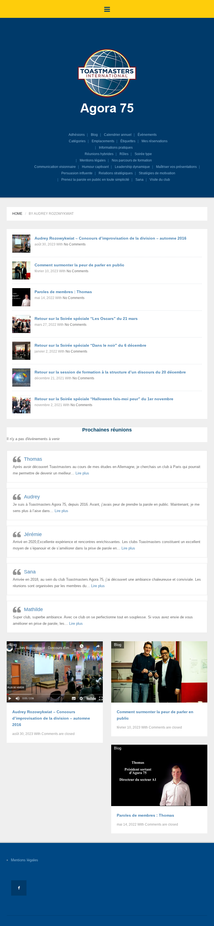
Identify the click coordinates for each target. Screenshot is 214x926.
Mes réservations (154, 141)
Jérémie (33, 534)
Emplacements (103, 141)
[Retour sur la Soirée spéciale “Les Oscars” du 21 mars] (21, 324)
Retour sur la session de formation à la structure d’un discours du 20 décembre (110, 372)
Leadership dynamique (132, 167)
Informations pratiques (116, 147)
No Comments (75, 244)
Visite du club (160, 180)
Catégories (77, 141)
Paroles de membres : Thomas (63, 292)
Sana (139, 180)
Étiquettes (127, 141)
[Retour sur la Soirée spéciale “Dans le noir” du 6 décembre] (21, 350)
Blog (94, 135)
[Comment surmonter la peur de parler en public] (21, 270)
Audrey (32, 497)
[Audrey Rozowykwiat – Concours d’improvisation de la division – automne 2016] (21, 243)
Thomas (33, 459)
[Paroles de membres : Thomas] (21, 297)
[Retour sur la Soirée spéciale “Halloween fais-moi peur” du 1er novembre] (21, 404)
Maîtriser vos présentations (176, 167)
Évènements (147, 135)
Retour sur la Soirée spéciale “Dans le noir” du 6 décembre (90, 345)
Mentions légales (93, 160)
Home (17, 214)
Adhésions (77, 135)
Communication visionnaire (55, 167)
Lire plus (82, 473)
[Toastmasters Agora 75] (107, 83)
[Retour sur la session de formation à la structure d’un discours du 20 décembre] (21, 377)
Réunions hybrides (99, 154)
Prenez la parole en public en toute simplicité (95, 180)
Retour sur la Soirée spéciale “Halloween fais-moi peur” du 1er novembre (104, 399)
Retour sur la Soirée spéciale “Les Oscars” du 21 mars (86, 318)
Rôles (124, 154)
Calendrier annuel (118, 135)
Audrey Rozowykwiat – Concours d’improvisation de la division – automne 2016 (110, 238)
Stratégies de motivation (157, 173)
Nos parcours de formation (132, 160)
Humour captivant (95, 167)
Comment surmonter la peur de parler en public (79, 265)
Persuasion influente (77, 173)
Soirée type (143, 154)
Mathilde (33, 609)
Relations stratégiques (116, 173)
